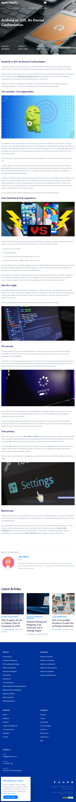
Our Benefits (44, 722)
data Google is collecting (31, 436)
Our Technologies (45, 726)
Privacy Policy (44, 733)
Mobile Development (9, 701)
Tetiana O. (70, 793)
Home (3, 8)
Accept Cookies (10, 797)
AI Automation (7, 656)
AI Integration (7, 675)
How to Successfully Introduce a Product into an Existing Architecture (63, 623)
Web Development (8, 697)
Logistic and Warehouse (10, 726)
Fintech (5, 714)
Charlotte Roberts (8, 629)
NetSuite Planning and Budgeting (35, 617)
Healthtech (6, 718)
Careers (42, 718)
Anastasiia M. (63, 793)
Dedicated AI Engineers (10, 671)
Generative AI (7, 679)
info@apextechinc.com (10, 756)
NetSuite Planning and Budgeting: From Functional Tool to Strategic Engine (37, 626)
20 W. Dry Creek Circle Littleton (12, 770)
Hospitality (6, 733)
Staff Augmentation (59, 617)
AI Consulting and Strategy (11, 664)
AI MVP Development (9, 668)
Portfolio (5, 737)
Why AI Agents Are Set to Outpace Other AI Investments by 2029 (11, 623)
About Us (43, 714)
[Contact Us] (45, 2)
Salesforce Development (47, 664)
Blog (41, 740)
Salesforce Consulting (47, 660)
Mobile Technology (13, 8)
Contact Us (43, 729)
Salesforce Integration (47, 671)
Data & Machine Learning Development (14, 686)
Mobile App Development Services (28, 76)
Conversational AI (8, 682)
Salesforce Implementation (48, 668)
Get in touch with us (31, 533)
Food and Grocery (8, 729)
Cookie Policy (44, 737)
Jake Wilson (5, 49)
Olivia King (32, 634)
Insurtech (6, 722)
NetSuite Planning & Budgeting (12, 690)
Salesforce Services (46, 656)
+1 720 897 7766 (8, 763)
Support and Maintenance (48, 675)
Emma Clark (57, 629)
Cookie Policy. (10, 793)
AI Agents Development (9, 617)
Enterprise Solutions (9, 693)
